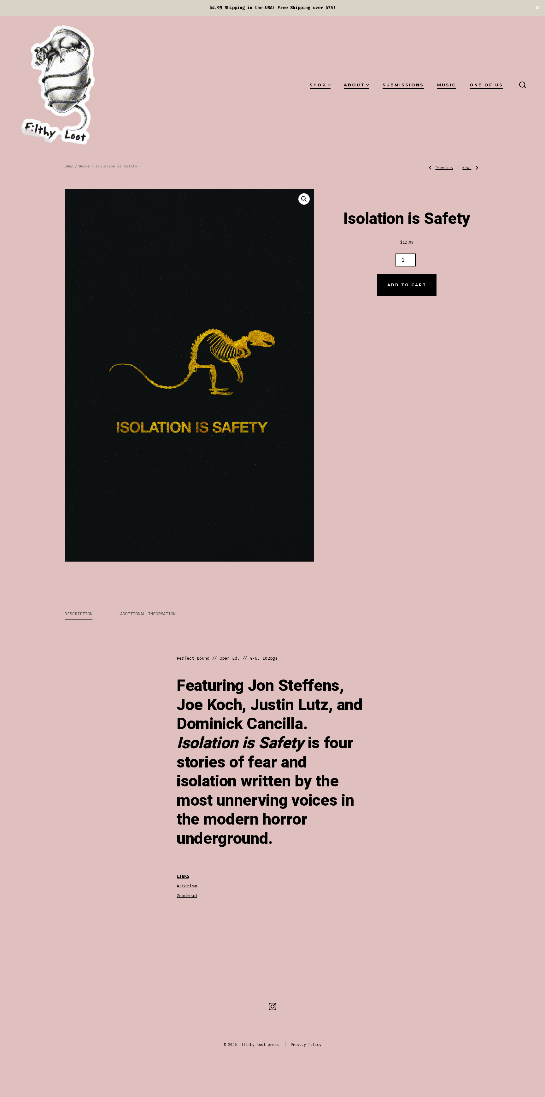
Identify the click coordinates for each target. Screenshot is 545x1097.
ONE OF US (486, 85)
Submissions (403, 85)
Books (84, 166)
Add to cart (406, 285)
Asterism (187, 886)
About (354, 85)
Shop (318, 85)
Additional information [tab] (148, 613)
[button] (304, 199)
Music (446, 85)
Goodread (187, 895)
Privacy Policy (305, 1044)
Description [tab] (78, 613)
